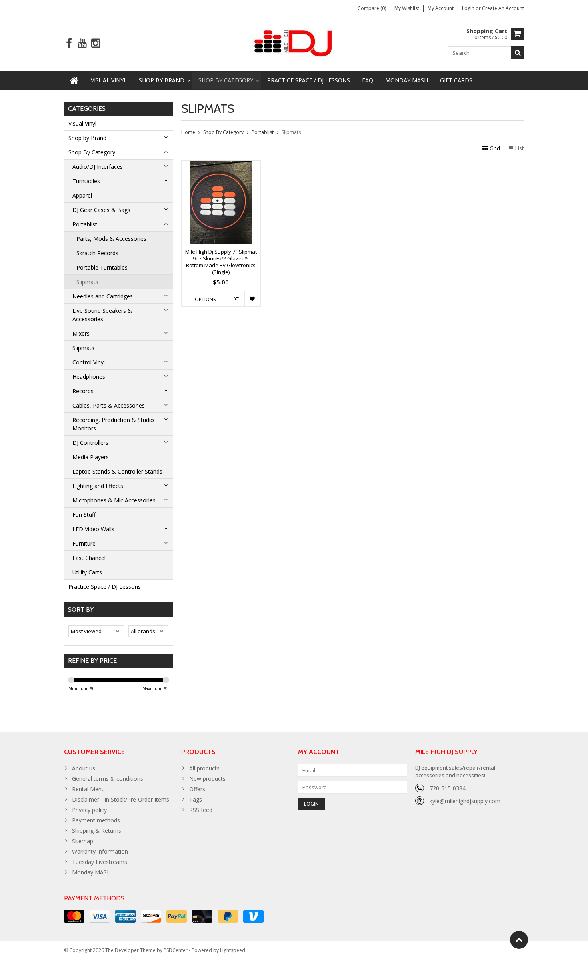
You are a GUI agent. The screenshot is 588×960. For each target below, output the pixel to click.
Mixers (81, 333)
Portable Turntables (102, 267)
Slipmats (87, 282)
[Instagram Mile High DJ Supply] (95, 43)
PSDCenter (176, 950)
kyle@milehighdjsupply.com (465, 801)
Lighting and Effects (97, 486)
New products (207, 778)
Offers (197, 789)
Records (83, 391)
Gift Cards (456, 80)
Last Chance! (89, 558)
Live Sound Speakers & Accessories (102, 315)
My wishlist (406, 8)
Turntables (86, 181)
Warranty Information (100, 851)
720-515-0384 (448, 788)
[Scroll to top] (519, 940)
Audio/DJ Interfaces (97, 166)
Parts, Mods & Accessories (111, 238)
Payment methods (96, 820)
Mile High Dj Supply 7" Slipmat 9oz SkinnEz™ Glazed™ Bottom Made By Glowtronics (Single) (221, 262)
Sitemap (82, 841)
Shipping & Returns (96, 830)
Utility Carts (87, 572)
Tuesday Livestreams (99, 862)
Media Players (90, 457)
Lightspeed (232, 950)
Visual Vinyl (109, 80)
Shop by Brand (161, 80)
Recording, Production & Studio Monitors (113, 424)
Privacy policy (89, 810)
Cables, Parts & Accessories (108, 405)
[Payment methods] (74, 916)
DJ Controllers (90, 442)
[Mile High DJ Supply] (294, 42)
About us (83, 768)
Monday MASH (406, 80)
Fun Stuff (84, 514)
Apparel (82, 195)
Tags (195, 799)
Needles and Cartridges (102, 296)
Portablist (84, 224)
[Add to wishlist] (252, 298)
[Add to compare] (236, 298)
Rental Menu (88, 789)
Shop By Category (225, 80)
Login (469, 8)
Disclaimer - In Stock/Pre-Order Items (120, 799)
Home (188, 132)
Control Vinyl (88, 362)
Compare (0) (372, 8)
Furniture (84, 543)
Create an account (503, 8)
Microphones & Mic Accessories (114, 500)
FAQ (367, 80)
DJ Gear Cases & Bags (101, 210)
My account (441, 8)
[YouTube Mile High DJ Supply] (82, 43)
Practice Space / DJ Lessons (308, 80)
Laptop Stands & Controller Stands (117, 471)
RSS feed (200, 810)
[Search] (517, 52)
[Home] (74, 80)
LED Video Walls (93, 529)
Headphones (88, 376)
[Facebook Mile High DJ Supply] (69, 43)
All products (204, 768)
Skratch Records (97, 253)
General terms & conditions (107, 778)
